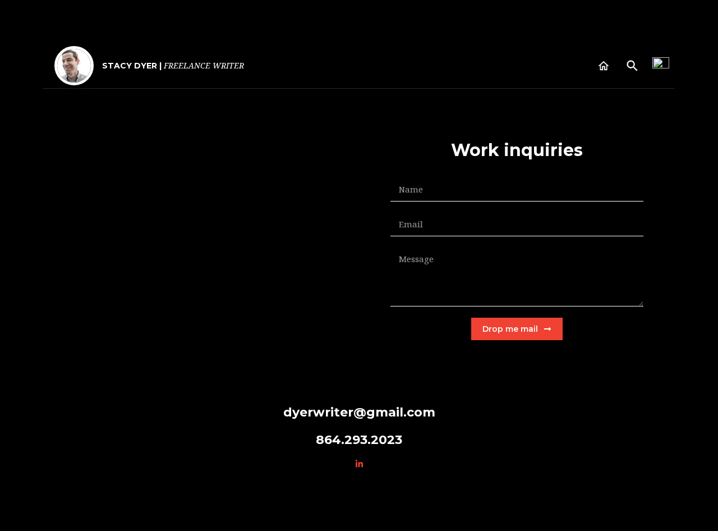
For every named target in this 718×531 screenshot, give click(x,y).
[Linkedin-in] (359, 464)
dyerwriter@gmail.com (359, 412)
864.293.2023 (359, 439)
